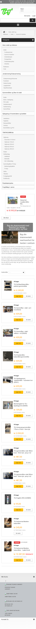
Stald (12, 34)
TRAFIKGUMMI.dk (7, 132)
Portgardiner (7, 59)
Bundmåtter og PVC (8, 128)
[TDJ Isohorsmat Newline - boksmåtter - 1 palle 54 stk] (8, 546)
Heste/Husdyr (7, 83)
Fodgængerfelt (7, 176)
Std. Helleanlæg (8, 161)
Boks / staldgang (8, 99)
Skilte (5, 171)
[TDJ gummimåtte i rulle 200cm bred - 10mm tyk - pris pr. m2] (8, 476)
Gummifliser (6, 109)
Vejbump (5, 137)
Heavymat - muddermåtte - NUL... (25, 202)
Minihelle (6, 158)
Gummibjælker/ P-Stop (9, 164)
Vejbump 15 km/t (9, 142)
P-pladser (6, 81)
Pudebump (6, 178)
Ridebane (6, 66)
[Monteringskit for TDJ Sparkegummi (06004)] (8, 405)
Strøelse (6, 64)
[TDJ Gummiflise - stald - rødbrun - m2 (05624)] (8, 333)
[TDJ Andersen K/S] (6, 12)
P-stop (6, 168)
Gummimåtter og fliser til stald (12, 92)
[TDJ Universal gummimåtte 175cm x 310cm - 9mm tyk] (8, 429)
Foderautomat (8, 52)
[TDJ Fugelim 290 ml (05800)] (8, 499)
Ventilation (6, 118)
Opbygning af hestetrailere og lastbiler (14, 114)
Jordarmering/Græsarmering (11, 74)
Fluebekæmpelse (9, 61)
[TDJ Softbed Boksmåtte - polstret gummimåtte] (8, 286)
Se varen (28, 296)
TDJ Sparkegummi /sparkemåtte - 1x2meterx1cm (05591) (23, 380)
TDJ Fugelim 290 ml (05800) (22, 498)
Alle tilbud (6, 218)
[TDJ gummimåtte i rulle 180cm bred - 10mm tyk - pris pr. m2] (8, 452)
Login (34, 16)
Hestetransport (7, 104)
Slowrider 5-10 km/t (9, 139)
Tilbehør (5, 174)
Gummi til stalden (9, 54)
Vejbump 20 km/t (9, 144)
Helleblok (7, 156)
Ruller (5, 97)
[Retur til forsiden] (4, 32)
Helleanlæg (6, 154)
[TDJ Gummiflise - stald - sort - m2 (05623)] (8, 309)
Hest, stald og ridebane (9, 45)
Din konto (27, 16)
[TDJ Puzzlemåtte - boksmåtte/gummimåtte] (8, 356)
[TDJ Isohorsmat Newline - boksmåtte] (8, 523)
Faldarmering (7, 106)
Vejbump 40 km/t (9, 149)
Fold (4, 69)
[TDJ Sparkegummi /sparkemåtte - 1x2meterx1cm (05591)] (8, 380)
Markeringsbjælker (9, 166)
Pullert (5, 152)
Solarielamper (8, 57)
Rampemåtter (7, 123)
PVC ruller (6, 102)
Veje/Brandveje (7, 88)
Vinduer (5, 125)
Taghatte (5, 121)
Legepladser (6, 85)
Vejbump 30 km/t (9, 146)
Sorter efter (4, 272)
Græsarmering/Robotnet (10, 78)
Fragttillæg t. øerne (8, 187)
